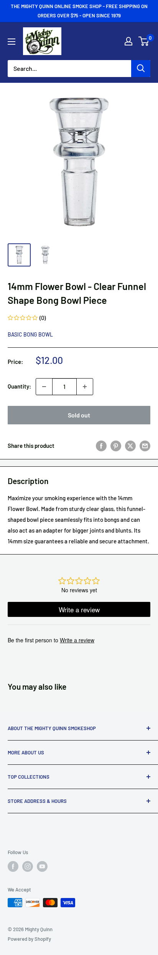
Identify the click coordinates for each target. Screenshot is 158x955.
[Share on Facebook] (101, 445)
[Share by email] (145, 445)
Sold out (79, 415)
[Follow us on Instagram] (27, 866)
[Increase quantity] (85, 387)
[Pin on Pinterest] (115, 445)
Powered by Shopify (29, 939)
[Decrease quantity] (44, 387)
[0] (144, 41)
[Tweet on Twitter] (130, 445)
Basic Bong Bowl (30, 334)
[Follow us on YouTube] (42, 866)
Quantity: (19, 386)
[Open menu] (11, 42)
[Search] (140, 68)
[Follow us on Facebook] (13, 866)
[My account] (128, 41)
